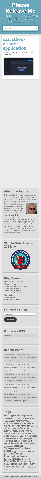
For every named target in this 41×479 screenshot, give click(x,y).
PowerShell (10, 441)
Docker (8, 435)
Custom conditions (25, 433)
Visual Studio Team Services (19, 465)
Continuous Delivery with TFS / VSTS (16, 288)
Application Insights (19, 415)
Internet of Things (10, 284)
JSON (17, 436)
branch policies (15, 428)
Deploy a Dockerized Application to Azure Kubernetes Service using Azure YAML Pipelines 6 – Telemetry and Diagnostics (20, 357)
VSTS (17, 467)
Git (13, 436)
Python (7, 443)
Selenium (27, 451)
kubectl (22, 436)
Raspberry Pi (17, 443)
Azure (11, 418)
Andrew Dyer (32, 477)
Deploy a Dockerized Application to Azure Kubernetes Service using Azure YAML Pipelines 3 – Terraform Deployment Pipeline (20, 387)
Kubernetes (31, 436)
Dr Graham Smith (10, 195)
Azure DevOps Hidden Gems (14, 282)
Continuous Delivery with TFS (14, 290)
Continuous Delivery (18, 431)
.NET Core (7, 416)
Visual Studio (12, 461)
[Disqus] (20, 107)
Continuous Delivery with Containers (16, 286)
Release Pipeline (17, 451)
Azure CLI (19, 418)
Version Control (24, 459)
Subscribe (10, 319)
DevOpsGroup (9, 224)
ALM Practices (9, 295)
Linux (6, 438)
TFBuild (16, 459)
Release (26, 443)
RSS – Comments (10, 339)
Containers (25, 428)
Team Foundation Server (16, 455)
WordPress (16, 477)
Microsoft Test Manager (20, 438)
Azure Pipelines (26, 423)
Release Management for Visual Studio (17, 448)
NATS (33, 438)
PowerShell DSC (24, 441)
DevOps (33, 433)
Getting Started (9, 297)
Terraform (8, 459)
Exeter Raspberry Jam (28, 230)
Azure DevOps (18, 420)
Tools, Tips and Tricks (12, 299)
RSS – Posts (8, 335)
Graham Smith (15, 52)
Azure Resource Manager (17, 425)
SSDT (11, 454)
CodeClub (23, 226)
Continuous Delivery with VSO (14, 293)
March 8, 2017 (27, 52)
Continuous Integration (12, 433)
